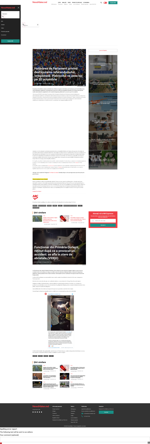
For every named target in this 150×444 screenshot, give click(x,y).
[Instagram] (37, 412)
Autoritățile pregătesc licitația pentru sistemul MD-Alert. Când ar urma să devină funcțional (78, 219)
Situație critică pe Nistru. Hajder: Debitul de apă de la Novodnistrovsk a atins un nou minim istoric (50, 368)
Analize (64, 2)
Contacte (54, 413)
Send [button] (1, 443)
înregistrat (49, 205)
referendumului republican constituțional (70, 205)
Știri (59, 2)
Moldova (54, 205)
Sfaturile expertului (84, 4)
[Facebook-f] (33, 412)
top (80, 205)
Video (69, 2)
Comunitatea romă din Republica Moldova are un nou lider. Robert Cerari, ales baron (49, 376)
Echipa (53, 411)
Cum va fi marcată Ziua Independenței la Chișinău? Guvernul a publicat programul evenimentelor (77, 376)
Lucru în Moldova (76, 4)
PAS (60, 205)
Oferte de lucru (55, 415)
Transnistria (60, 4)
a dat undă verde (51, 165)
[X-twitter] (35, 412)
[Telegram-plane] (41, 412)
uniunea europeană (36, 207)
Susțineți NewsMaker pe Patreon (59, 420)
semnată (76, 162)
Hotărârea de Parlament (42, 205)
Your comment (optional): (9, 435)
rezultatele (60, 167)
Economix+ (86, 2)
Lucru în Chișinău (103, 50)
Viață (44, 215)
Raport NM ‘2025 (93, 4)
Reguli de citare (55, 417)
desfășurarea (35, 205)
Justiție (70, 4)
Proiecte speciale (77, 2)
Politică (36, 64)
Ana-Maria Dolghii (38, 83)
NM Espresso (54, 4)
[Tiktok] (39, 412)
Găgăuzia (66, 4)
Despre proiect (55, 409)
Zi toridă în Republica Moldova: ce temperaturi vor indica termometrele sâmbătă (77, 384)
